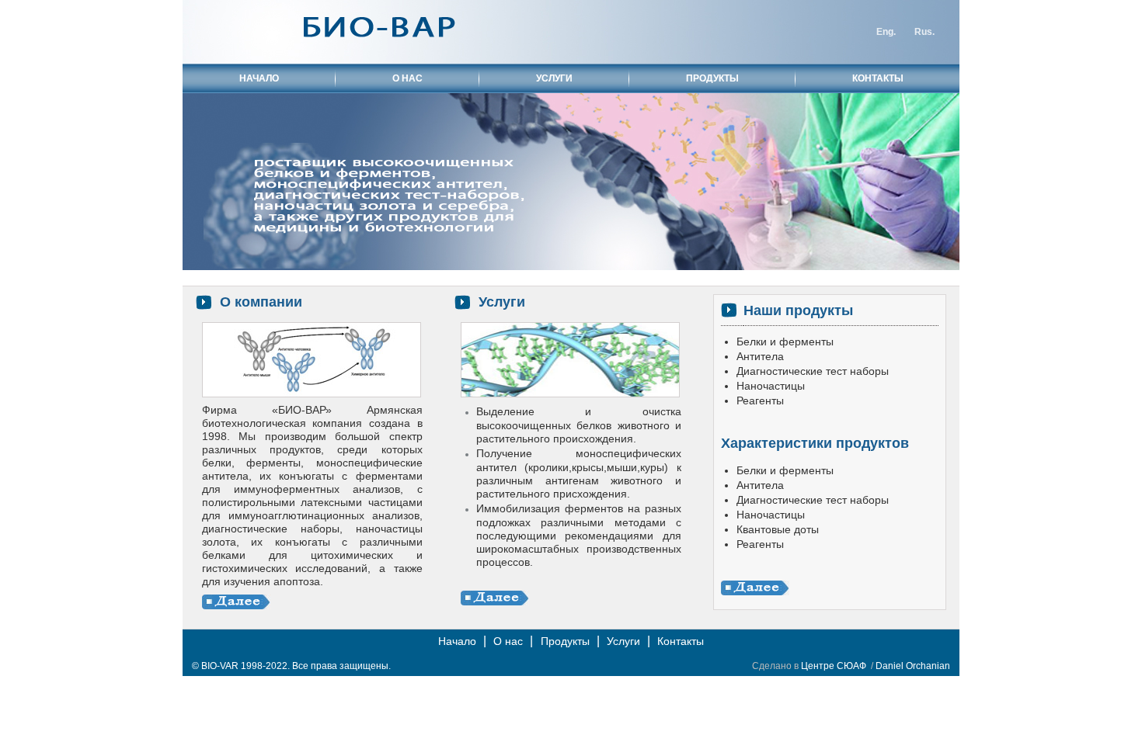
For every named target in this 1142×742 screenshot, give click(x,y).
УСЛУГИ (554, 78)
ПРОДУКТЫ (712, 78)
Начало (457, 641)
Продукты (565, 641)
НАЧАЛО (259, 78)
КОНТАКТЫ (878, 78)
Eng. (886, 31)
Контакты (680, 641)
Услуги (623, 641)
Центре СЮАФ (833, 666)
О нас (508, 641)
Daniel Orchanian (913, 666)
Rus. (924, 31)
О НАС (407, 78)
